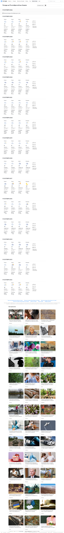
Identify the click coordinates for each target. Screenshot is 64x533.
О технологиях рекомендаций (42, 532)
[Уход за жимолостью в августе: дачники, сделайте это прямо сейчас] (48, 380)
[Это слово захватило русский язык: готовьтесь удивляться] (48, 507)
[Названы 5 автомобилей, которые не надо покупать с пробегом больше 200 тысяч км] (48, 443)
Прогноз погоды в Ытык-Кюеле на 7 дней (48, 300)
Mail (1, 532)
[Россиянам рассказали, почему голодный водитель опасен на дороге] (16, 475)
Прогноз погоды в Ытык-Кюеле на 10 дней (21, 301)
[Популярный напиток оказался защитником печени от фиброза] (48, 459)
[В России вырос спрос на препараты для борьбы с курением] (32, 380)
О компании (4, 532)
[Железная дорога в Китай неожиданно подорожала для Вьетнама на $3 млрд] (16, 523)
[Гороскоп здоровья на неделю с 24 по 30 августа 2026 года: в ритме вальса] (16, 491)
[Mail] (1, 1)
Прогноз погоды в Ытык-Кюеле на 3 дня (15, 300)
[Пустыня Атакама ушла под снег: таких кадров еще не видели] (48, 491)
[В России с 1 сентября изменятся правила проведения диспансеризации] (16, 348)
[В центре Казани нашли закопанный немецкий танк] (48, 332)
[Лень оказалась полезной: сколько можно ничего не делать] (32, 427)
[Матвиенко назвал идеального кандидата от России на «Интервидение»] (48, 364)
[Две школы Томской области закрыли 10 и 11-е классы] (32, 507)
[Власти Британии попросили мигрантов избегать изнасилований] (48, 348)
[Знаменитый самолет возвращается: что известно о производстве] (32, 491)
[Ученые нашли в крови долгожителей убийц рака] (32, 443)
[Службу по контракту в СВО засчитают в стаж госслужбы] (16, 443)
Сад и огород (40, 301)
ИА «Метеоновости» (60, 532)
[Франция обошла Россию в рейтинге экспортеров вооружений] (48, 427)
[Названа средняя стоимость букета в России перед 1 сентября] (48, 523)
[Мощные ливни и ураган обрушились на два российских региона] (16, 412)
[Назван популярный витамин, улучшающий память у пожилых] (48, 396)
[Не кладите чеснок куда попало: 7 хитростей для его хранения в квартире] (32, 412)
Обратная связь (50, 532)
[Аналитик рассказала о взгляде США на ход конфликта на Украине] (16, 507)
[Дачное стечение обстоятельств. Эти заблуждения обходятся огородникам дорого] (48, 412)
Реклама (8, 532)
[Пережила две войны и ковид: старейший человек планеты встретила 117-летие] (32, 332)
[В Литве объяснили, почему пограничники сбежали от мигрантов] (16, 332)
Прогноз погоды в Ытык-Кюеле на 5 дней (31, 300)
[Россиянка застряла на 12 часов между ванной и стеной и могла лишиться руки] (16, 427)
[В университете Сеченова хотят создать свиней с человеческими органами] (32, 396)
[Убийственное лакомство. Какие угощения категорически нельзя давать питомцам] (32, 316)
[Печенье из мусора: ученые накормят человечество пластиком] (48, 475)
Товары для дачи (48, 301)
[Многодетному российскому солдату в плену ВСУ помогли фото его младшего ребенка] (16, 316)
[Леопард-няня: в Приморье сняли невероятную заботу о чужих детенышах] (32, 364)
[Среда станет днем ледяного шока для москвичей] (16, 380)
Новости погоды (33, 301)
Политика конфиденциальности (32, 532)
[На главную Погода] (4, 1)
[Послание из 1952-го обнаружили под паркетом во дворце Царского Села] (48, 316)
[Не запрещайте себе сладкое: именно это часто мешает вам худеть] (16, 459)
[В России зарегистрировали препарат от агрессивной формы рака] (32, 459)
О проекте (26, 532)
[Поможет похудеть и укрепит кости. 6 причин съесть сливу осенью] (32, 348)
